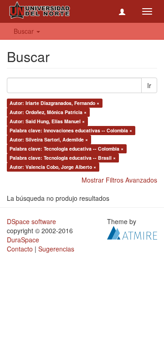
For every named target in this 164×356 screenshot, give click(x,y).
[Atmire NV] (132, 231)
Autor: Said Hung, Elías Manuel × (47, 121)
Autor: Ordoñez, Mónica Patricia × (48, 112)
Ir (149, 85)
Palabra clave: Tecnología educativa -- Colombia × (66, 148)
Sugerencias (56, 248)
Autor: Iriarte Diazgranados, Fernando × (54, 102)
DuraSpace (23, 239)
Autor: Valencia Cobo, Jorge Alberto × (53, 166)
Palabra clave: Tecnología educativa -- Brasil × (63, 157)
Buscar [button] (25, 31)
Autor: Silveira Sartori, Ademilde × (49, 139)
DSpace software (31, 221)
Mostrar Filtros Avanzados (119, 179)
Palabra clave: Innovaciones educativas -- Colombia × (71, 130)
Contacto (20, 248)
